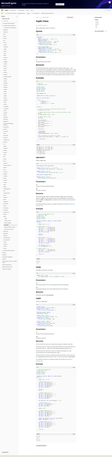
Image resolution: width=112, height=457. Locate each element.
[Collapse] (17, 16)
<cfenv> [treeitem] (4, 53)
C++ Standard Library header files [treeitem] (9, 27)
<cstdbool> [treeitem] (5, 87)
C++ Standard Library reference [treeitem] (8, 23)
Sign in (109, 10)
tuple (96, 27)
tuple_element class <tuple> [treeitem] (9, 227)
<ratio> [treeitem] (4, 184)
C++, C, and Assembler (44, 17)
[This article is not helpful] (106, 31)
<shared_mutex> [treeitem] (6, 193)
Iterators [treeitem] (4, 252)
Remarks (97, 21)
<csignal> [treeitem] (5, 80)
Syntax (96, 19)
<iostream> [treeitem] (5, 148)
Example (97, 22)
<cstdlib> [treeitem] (5, 95)
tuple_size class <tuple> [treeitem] (8, 229)
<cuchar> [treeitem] (5, 104)
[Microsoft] (2, 10)
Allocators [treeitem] (4, 259)
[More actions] (75, 17)
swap (96, 25)
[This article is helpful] (105, 31)
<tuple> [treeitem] (5, 218)
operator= (97, 24)
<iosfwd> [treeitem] (5, 146)
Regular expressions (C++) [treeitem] (7, 266)
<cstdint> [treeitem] (5, 91)
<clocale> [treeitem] (5, 68)
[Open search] (106, 10)
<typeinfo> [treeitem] (5, 235)
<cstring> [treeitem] (5, 97)
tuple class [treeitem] (6, 224)
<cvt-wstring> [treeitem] (6, 108)
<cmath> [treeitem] (5, 70)
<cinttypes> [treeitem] (5, 61)
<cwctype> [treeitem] (5, 112)
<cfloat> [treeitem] (4, 55)
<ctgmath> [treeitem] (5, 100)
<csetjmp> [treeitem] (5, 78)
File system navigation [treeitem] (6, 269)
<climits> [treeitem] (5, 66)
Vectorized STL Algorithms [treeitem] (7, 256)
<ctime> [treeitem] (4, 102)
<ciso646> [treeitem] (5, 63)
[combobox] (9, 19)
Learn (37, 17)
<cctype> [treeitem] (5, 49)
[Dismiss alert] (110, 2)
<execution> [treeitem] (5, 119)
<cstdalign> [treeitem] (5, 83)
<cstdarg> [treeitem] (5, 85)
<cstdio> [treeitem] (5, 93)
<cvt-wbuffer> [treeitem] (6, 106)
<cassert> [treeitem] (5, 44)
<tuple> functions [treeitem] (7, 220)
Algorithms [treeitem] (4, 254)
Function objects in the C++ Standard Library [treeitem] (9, 262)
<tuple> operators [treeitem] (7, 222)
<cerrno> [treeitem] (5, 51)
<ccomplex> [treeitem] (5, 46)
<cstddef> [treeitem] (5, 89)
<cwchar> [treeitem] (5, 110)
